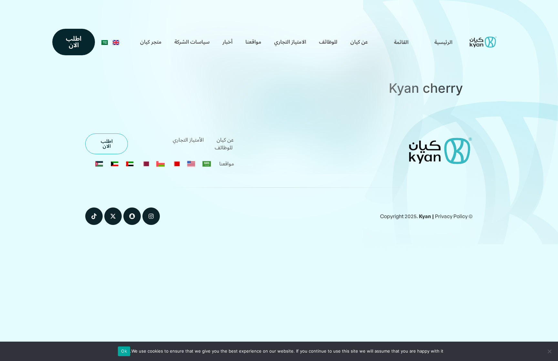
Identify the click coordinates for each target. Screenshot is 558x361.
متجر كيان (150, 42)
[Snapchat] (132, 216)
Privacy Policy (451, 216)
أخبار (227, 42)
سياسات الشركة (192, 42)
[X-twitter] (113, 216)
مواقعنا (253, 42)
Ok (124, 351)
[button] (401, 42)
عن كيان (359, 42)
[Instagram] (151, 216)
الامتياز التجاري (290, 42)
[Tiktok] (94, 216)
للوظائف (328, 42)
